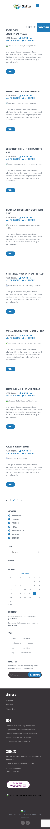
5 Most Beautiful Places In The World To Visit (24, 151)
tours (14, 648)
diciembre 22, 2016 (11, 38)
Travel (14, 527)
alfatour (25, 38)
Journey (15, 519)
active (14, 638)
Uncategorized (18, 531)
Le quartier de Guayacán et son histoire (23, 623)
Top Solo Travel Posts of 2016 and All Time (25, 331)
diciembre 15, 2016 (11, 336)
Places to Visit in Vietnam (17, 447)
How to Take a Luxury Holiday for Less (16, 32)
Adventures (17, 516)
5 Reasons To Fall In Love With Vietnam (23, 389)
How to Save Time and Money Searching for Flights (24, 212)
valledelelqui (26, 653)
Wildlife (15, 538)
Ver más (10, 72)
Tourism (15, 523)
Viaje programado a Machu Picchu (18, 738)
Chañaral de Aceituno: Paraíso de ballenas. (21, 734)
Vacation (15, 534)
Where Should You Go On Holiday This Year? (25, 274)
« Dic (10, 605)
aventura (26, 638)
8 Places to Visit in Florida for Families (23, 91)
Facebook (9, 700)
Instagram (9, 705)
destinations (16, 643)
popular (31, 643)
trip (13, 653)
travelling (26, 648)
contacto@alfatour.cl (13, 769)
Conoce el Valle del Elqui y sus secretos (22, 616)
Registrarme (35, 675)
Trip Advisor (10, 709)
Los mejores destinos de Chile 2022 (19, 741)
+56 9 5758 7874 (12, 771)
